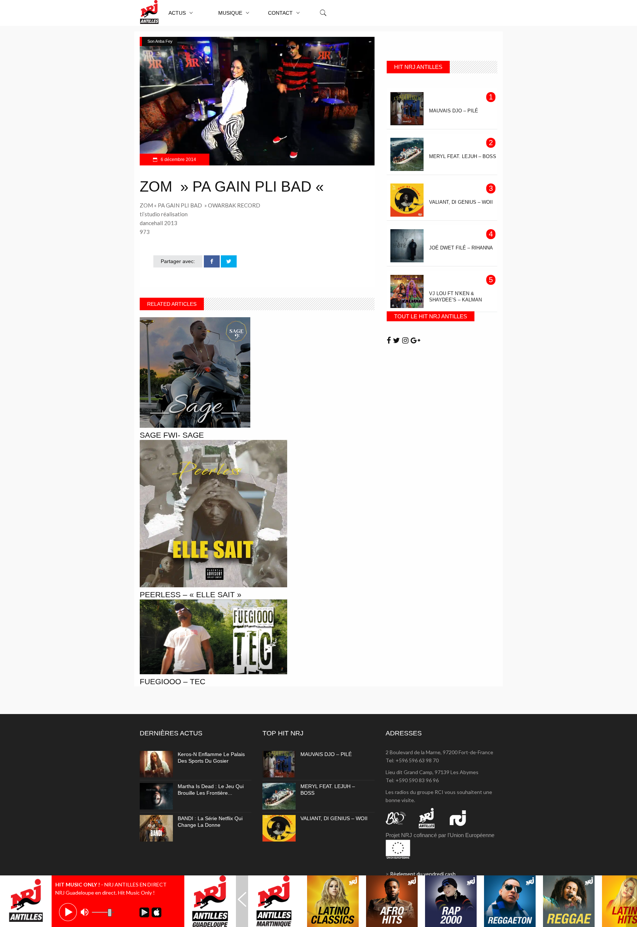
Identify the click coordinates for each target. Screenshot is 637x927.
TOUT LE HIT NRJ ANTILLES (430, 316)
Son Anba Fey (160, 41)
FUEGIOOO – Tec (172, 681)
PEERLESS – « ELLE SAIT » (190, 594)
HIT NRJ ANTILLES (418, 67)
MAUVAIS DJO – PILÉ (326, 754)
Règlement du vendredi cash (423, 874)
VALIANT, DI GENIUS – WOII (334, 818)
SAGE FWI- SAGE (172, 435)
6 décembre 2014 (178, 159)
